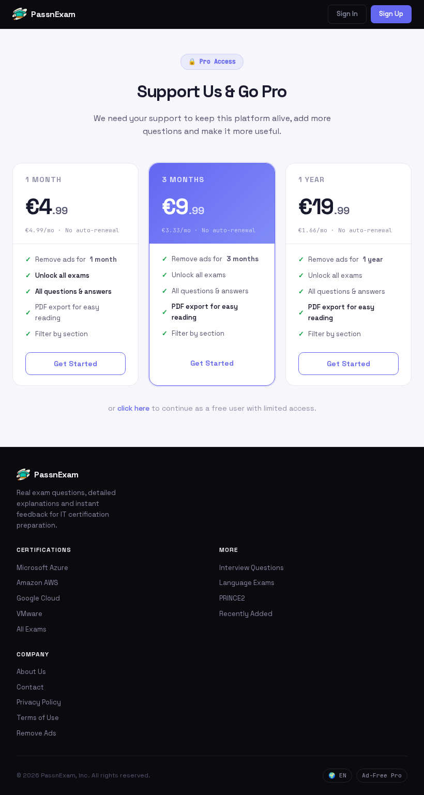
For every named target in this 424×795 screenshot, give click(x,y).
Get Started (75, 363)
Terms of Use (38, 717)
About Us (31, 671)
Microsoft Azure (42, 567)
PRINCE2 (232, 598)
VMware (29, 613)
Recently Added (245, 613)
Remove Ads (36, 733)
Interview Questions (251, 567)
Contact (30, 687)
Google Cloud (38, 598)
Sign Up (391, 13)
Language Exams (247, 582)
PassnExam (53, 14)
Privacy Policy (39, 702)
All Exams (32, 629)
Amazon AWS (37, 582)
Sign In (347, 13)
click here (133, 408)
